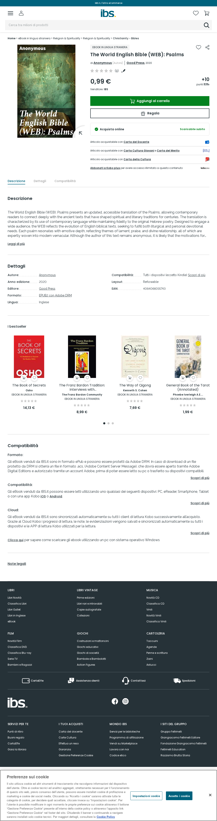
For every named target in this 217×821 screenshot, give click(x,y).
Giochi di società (88, 653)
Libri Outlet (14, 609)
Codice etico (118, 755)
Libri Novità (14, 597)
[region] (108, 795)
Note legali (17, 563)
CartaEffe (14, 743)
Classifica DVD (17, 647)
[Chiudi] (210, 795)
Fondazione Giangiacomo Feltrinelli (184, 743)
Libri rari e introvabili (89, 603)
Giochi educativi (87, 647)
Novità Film (15, 641)
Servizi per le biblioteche (125, 731)
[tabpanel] (29, 372)
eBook (11, 621)
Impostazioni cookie (146, 796)
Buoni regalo (16, 737)
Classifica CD (155, 603)
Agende (151, 647)
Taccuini (152, 641)
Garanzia (65, 749)
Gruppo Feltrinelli (171, 731)
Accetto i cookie (179, 796)
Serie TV (13, 659)
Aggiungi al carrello (153, 101)
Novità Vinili (153, 615)
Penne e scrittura (157, 653)
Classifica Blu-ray (19, 653)
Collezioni (83, 615)
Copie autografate (89, 609)
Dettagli (40, 181)
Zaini (149, 659)
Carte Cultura (67, 737)
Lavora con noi (119, 749)
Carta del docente (70, 731)
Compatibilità (65, 181)
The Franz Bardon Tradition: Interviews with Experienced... (82, 387)
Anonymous (102, 63)
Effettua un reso (69, 743)
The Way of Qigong (135, 385)
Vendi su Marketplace (123, 743)
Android (56, 496)
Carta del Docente (136, 142)
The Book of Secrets (29, 385)
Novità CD (152, 597)
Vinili (149, 609)
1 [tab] (104, 423)
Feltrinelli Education (173, 749)
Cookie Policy (106, 817)
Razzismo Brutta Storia (175, 755)
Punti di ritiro (15, 731)
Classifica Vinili (156, 621)
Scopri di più (196, 275)
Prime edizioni (86, 597)
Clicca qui (16, 540)
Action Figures (86, 665)
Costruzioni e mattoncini (93, 641)
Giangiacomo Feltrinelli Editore (180, 737)
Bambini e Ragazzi (20, 665)
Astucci (151, 665)
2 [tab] (108, 423)
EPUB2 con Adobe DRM (55, 295)
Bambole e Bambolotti (91, 659)
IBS (106, 89)
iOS (43, 496)
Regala (152, 113)
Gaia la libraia (17, 749)
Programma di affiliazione (126, 737)
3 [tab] (113, 423)
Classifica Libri (17, 603)
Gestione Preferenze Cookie (76, 755)
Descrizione (16, 181)
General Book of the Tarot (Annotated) (188, 387)
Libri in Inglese (16, 615)
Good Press (136, 63)
